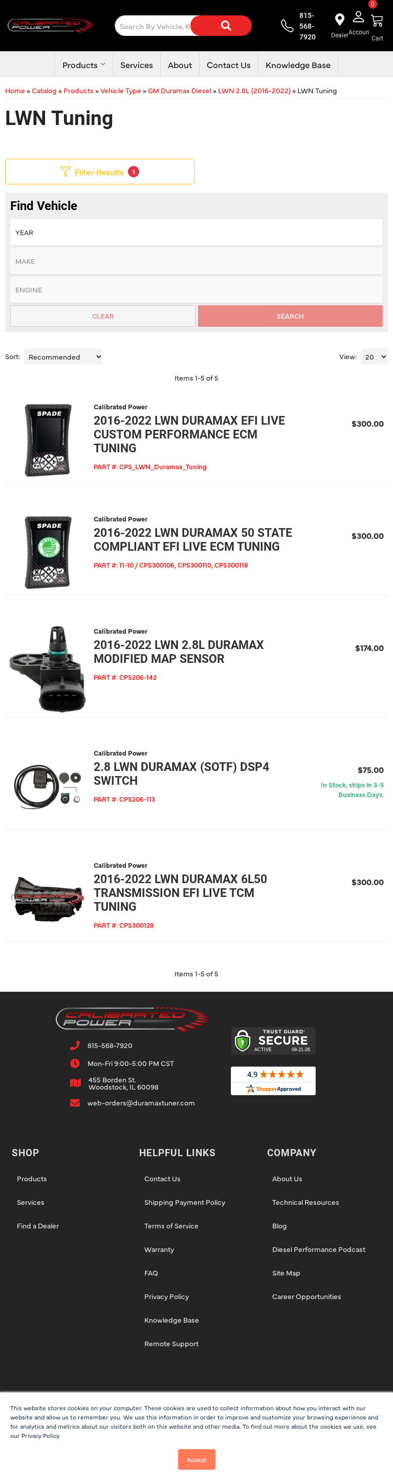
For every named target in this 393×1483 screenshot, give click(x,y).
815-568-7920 (110, 1045)
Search (290, 315)
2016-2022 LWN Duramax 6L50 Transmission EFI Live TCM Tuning (180, 893)
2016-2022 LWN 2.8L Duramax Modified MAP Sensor (179, 652)
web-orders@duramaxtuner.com (141, 1102)
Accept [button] (197, 1459)
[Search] (221, 25)
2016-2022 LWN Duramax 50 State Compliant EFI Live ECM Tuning (193, 540)
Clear (103, 315)
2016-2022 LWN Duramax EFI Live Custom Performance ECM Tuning (189, 434)
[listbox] (196, 232)
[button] (195, 25)
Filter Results (105, 171)
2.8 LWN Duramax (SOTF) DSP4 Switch (181, 774)
